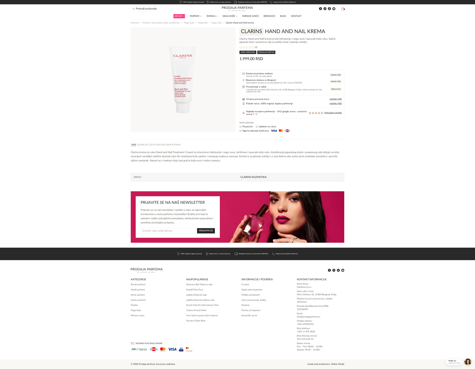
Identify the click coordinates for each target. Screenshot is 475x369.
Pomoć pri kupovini (250, 310)
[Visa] (172, 349)
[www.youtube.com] (333, 8)
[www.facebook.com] (320, 8)
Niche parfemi (138, 295)
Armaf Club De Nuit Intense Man (202, 305)
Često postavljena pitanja (165, 145)
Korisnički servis (249, 315)
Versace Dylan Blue (195, 321)
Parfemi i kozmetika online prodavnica (161, 23)
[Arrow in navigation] (183, 16)
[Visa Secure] (181, 349)
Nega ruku (217, 23)
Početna (135, 23)
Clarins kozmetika (253, 177)
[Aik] (139, 349)
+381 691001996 (305, 324)
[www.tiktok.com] (329, 8)
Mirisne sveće (250, 16)
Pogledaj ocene (333, 113)
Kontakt (296, 16)
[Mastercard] (163, 349)
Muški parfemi (138, 290)
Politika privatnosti (250, 295)
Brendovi (269, 16)
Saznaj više (336, 75)
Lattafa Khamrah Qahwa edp (200, 300)
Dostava (245, 305)
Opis (133, 145)
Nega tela (203, 23)
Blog (283, 16)
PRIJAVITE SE (206, 230)
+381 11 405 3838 (306, 331)
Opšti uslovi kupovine (251, 290)
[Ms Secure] (189, 349)
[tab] (134, 144)
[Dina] (154, 349)
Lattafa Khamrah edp (196, 295)
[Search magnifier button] (133, 9)
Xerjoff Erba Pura (194, 290)
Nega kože (229, 16)
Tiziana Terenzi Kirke (196, 310)
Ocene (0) (142, 145)
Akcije (178, 16)
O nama (245, 284)
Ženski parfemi (138, 284)
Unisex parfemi (138, 300)
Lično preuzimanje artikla (253, 300)
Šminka (211, 16)
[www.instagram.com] (324, 8)
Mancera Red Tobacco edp (199, 284)
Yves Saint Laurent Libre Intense (202, 315)
